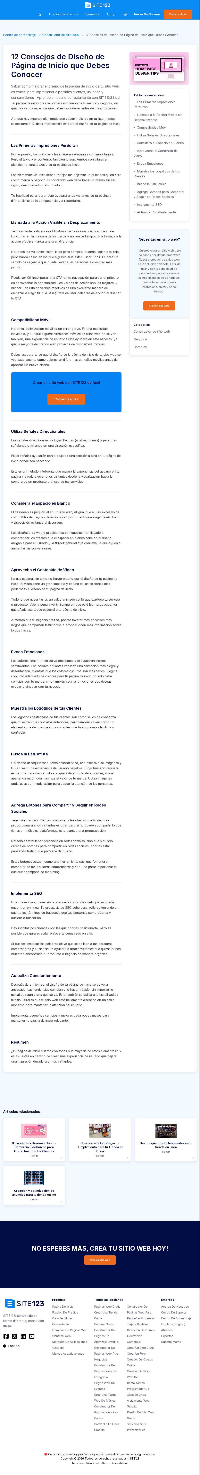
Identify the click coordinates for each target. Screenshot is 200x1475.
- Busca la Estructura (150, 184)
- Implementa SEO (148, 205)
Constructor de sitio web (60, 35)
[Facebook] (6, 1336)
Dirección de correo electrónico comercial (141, 1336)
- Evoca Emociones (148, 163)
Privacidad (92, 1463)
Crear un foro (136, 1353)
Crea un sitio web (159, 305)
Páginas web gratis (107, 1306)
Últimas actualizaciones (68, 1353)
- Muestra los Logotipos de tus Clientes (157, 173)
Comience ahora (66, 399)
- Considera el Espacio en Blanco (159, 143)
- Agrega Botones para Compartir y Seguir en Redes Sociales (159, 194)
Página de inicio (63, 1306)
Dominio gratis (104, 1324)
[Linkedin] (23, 1336)
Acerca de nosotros (175, 1306)
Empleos (173, 1324)
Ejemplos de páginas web (70, 1330)
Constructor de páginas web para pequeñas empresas (141, 1312)
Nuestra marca (171, 1342)
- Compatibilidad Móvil (150, 127)
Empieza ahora (178, 14)
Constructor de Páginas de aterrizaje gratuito (106, 1336)
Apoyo (111, 14)
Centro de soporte (174, 1312)
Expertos (167, 1336)
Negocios (140, 339)
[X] (15, 1336)
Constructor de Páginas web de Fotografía (105, 1371)
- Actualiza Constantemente (155, 212)
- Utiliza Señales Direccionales (156, 135)
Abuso (105, 1463)
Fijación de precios (63, 14)
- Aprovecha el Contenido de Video (156, 153)
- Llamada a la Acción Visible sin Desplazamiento (158, 117)
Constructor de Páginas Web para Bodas (106, 1412)
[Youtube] (32, 1336)
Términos (77, 1463)
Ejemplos (92, 14)
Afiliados (167, 1330)
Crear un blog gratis (140, 1348)
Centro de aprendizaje (19, 35)
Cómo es (140, 347)
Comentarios (60, 1324)
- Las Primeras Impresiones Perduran (154, 104)
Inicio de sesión (147, 14)
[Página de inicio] (40, 14)
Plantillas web (61, 1336)
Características (62, 1318)
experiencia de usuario (48, 339)
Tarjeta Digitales (137, 1324)
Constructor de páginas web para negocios (106, 1353)
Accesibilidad (120, 1463)
